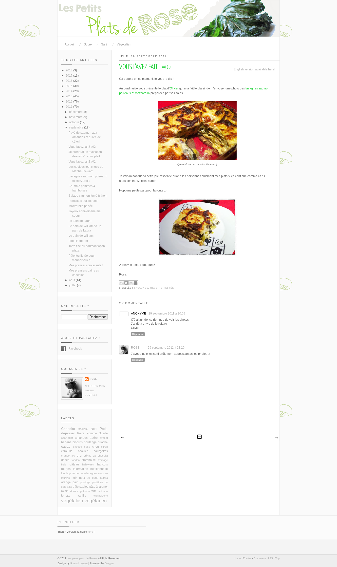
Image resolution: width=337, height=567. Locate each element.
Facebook (63, 348)
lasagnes (141, 288)
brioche (103, 442)
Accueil (70, 44)
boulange (90, 442)
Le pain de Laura (80, 221)
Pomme (92, 433)
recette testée (162, 288)
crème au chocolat (96, 455)
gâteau (74, 464)
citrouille (67, 451)
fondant (76, 460)
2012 (69, 101)
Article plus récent (122, 438)
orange (66, 482)
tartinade (103, 491)
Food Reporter (78, 241)
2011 (69, 106)
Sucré (88, 44)
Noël (94, 429)
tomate (65, 495)
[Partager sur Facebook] (135, 282)
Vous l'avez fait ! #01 (82, 161)
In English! (68, 522)
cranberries (68, 455)
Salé (104, 44)
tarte (94, 491)
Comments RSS (263, 558)
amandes (81, 438)
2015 (69, 86)
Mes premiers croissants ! (86, 265)
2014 (69, 91)
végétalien (72, 500)
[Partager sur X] (130, 282)
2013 (69, 96)
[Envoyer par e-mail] (121, 282)
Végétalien (124, 44)
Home (237, 558)
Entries (247, 558)
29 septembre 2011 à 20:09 (167, 313)
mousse (103, 473)
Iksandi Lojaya (79, 563)
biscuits (78, 442)
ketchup (66, 473)
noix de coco (88, 478)
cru (79, 455)
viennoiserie (101, 495)
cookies (83, 451)
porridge (85, 482)
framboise (89, 460)
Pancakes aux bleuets (83, 201)
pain (75, 482)
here (90, 531)
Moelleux (83, 428)
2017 (69, 75)
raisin (65, 491)
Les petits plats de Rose (81, 558)
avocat (104, 437)
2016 (69, 81)
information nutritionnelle (90, 469)
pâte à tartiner (98, 486)
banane (66, 442)
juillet (73, 285)
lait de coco (79, 473)
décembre (76, 112)
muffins (65, 477)
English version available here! (254, 69)
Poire (80, 433)
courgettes (101, 451)
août (72, 280)
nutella (104, 477)
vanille (81, 495)
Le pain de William (81, 235)
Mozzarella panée (81, 206)
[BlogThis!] (126, 282)
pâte (69, 486)
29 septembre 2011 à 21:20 (166, 347)
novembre (76, 117)
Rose (135, 347)
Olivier (174, 88)
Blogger (109, 563)
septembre (76, 127)
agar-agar (67, 437)
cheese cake (81, 446)
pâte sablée (81, 486)
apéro (94, 438)
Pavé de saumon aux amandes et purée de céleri (85, 137)
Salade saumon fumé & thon (88, 195)
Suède (103, 433)
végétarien (95, 500)
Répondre (138, 334)
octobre (74, 122)
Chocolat (68, 429)
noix (74, 478)
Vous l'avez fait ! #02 (82, 146)
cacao (66, 446)
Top (277, 558)
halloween (88, 464)
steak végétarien (80, 491)
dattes (65, 460)
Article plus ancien (276, 438)
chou (95, 446)
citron (104, 446)
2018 (69, 70)
